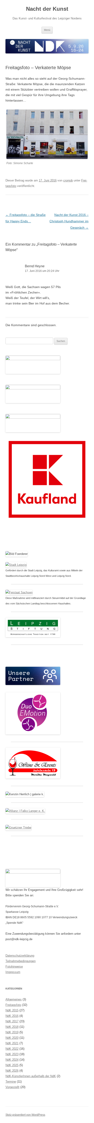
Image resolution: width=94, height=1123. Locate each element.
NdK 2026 (11, 1070)
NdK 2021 (11, 1043)
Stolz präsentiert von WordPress (25, 1114)
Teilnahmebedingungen (20, 961)
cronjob (68, 180)
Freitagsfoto (13, 1005)
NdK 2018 (11, 1027)
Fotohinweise (14, 966)
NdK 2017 (11, 1021)
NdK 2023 (11, 1054)
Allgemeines (13, 999)
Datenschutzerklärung (19, 955)
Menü (47, 30)
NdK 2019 (11, 1032)
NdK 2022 (11, 1048)
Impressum (12, 972)
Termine (10, 1081)
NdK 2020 (11, 1037)
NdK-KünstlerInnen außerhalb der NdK (30, 1076)
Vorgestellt (12, 1087)
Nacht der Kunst (47, 9)
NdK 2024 (11, 1059)
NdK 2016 (11, 1016)
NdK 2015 (11, 1010)
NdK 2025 (11, 1065)
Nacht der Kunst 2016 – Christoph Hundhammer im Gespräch (69, 221)
